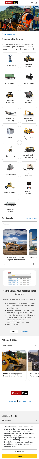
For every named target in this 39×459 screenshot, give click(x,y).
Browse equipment (31, 218)
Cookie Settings (19, 451)
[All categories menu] (3, 3)
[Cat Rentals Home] (11, 2)
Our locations (12, 401)
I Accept (19, 456)
